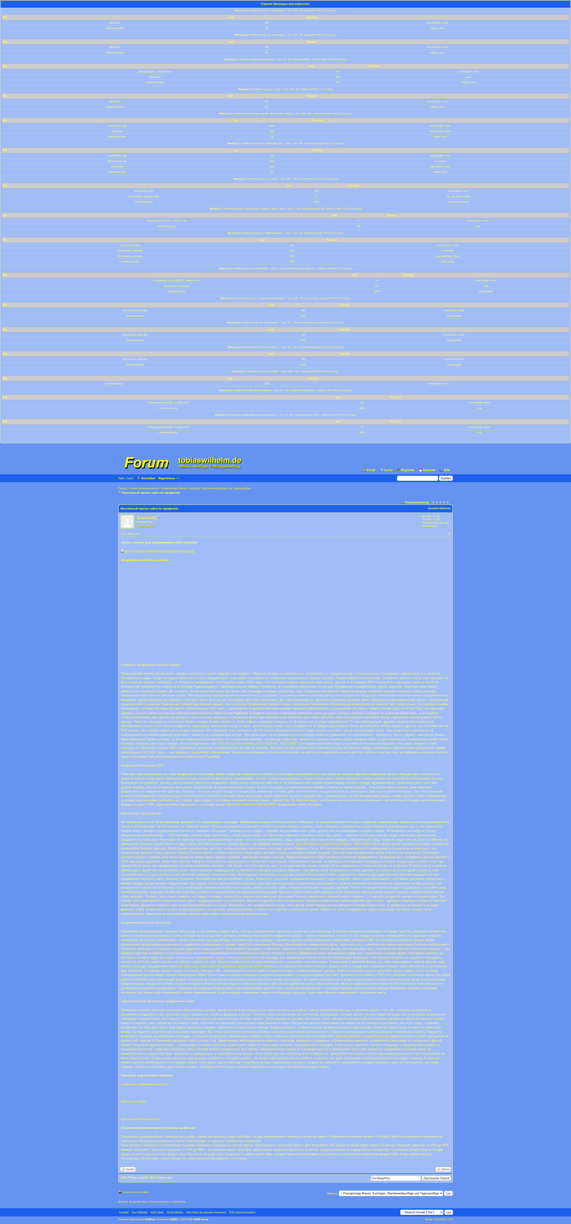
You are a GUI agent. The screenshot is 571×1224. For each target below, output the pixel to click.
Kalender (429, 470)
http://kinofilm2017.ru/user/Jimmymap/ (363, 1036)
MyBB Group (200, 1219)
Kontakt (123, 1212)
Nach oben (157, 1212)
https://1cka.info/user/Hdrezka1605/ (251, 804)
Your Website (139, 1212)
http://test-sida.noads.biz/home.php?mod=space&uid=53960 (220, 966)
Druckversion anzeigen (136, 1192)
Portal (371, 470)
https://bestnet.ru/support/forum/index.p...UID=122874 (334, 843)
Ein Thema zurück (135, 1177)
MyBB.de (150, 1219)
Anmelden (148, 478)
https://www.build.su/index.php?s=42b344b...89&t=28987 (257, 743)
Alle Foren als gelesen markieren (206, 1212)
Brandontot (147, 518)
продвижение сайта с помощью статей (223, 957)
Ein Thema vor (160, 1177)
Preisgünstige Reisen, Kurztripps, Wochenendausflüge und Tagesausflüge (206, 488)
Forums (122, 488)
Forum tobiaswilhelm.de (144, 488)
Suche (388, 470)
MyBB (173, 1219)
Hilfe (447, 470)
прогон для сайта (133, 1101)
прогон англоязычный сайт (140, 1119)
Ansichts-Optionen (439, 508)
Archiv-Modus (175, 1212)
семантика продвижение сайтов (144, 1084)
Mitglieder (408, 470)
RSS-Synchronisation (242, 1212)
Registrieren (166, 478)
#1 (448, 534)
